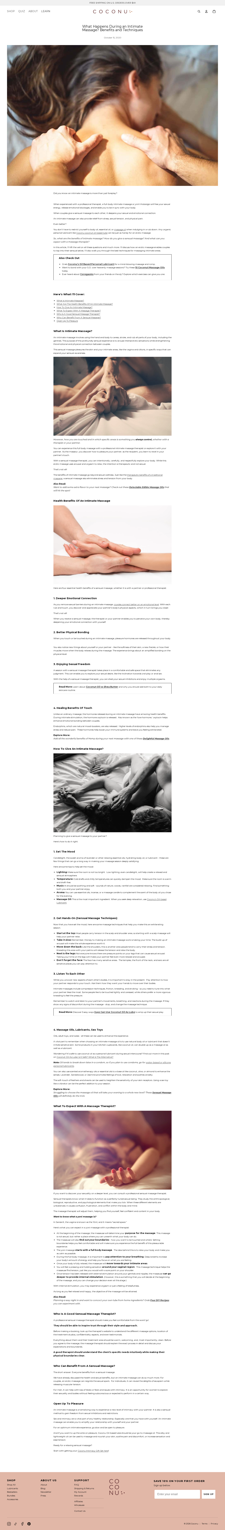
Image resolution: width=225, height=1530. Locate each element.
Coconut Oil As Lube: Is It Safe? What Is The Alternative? (85, 1057)
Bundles (11, 1495)
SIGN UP (209, 1494)
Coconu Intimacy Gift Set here (93, 1450)
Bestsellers (12, 1492)
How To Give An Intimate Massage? (74, 307)
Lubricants (12, 1488)
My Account (80, 1492)
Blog (43, 1488)
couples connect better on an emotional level (136, 604)
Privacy (214, 1523)
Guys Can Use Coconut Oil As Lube (114, 1012)
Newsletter (46, 1492)
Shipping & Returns (84, 1488)
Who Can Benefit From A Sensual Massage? (79, 317)
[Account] (206, 11)
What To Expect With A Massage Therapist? (79, 310)
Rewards (78, 1495)
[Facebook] (22, 1524)
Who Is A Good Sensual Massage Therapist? (78, 314)
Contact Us (79, 1511)
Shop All (11, 1484)
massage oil (120, 229)
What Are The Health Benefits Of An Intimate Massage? (85, 304)
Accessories (12, 1499)
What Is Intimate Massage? (70, 300)
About (44, 1484)
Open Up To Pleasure (67, 320)
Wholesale (79, 1505)
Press (43, 1495)
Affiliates (78, 1501)
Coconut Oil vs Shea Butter (102, 686)
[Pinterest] (29, 1524)
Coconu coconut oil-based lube (91, 232)
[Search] (199, 11)
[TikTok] (16, 1524)
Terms (204, 1523)
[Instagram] (9, 1524)
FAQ (76, 1484)
